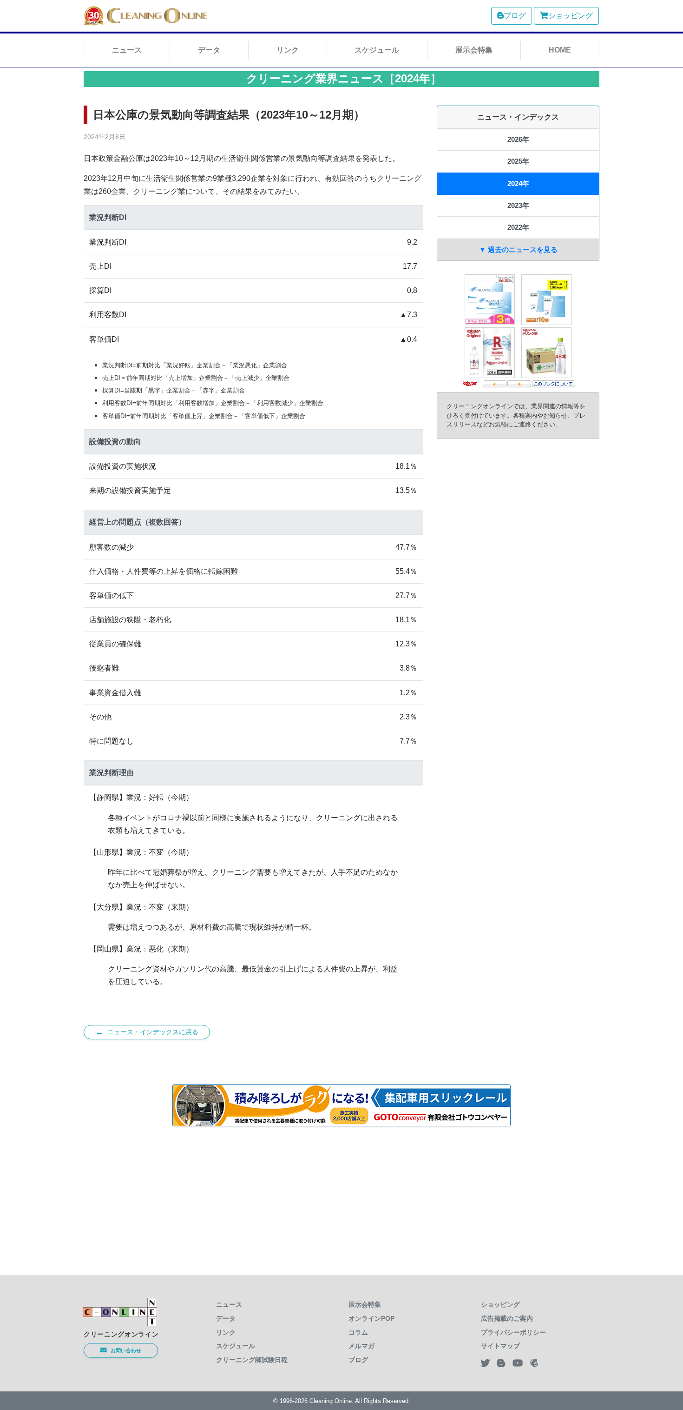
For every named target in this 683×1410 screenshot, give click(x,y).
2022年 (518, 227)
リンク (287, 50)
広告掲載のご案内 (507, 1318)
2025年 (518, 161)
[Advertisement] (341, 1195)
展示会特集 (474, 50)
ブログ (515, 16)
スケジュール (377, 50)
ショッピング (570, 16)
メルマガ (361, 1346)
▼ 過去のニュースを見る (518, 249)
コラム (358, 1332)
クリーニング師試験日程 (252, 1359)
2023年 (518, 205)
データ (209, 50)
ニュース (127, 50)
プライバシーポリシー (513, 1332)
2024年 (518, 183)
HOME (560, 50)
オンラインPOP (371, 1318)
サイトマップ (500, 1346)
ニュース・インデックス (518, 117)
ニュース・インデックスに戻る (146, 1032)
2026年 (518, 139)
